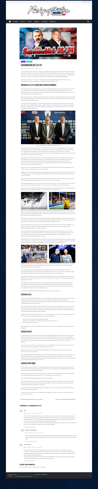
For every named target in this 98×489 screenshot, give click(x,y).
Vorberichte (29, 61)
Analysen (23, 61)
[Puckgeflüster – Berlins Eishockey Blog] (10, 21)
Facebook (36, 21)
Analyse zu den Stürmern (65, 340)
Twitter (30, 21)
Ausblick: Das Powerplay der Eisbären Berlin (65, 399)
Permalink (39, 413)
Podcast (23, 21)
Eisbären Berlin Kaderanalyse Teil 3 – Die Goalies (32, 399)
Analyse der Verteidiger (32, 351)
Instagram (44, 21)
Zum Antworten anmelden (29, 427)
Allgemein (15, 21)
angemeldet (26, 467)
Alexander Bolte (32, 68)
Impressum (53, 21)
